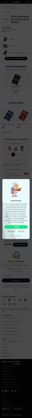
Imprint (12, 235)
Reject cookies (11, 231)
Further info (21, 231)
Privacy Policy (18, 235)
